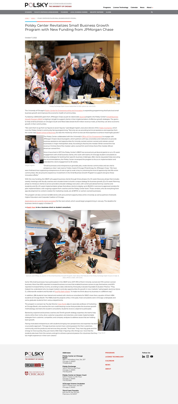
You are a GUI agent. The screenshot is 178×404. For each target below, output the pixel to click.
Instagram (147, 356)
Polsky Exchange (105, 128)
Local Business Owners (78, 12)
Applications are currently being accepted (40, 201)
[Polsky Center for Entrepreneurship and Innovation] (48, 5)
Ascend (82, 117)
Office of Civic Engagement (92, 136)
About (149, 7)
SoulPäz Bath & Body (62, 291)
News (142, 7)
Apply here (31, 207)
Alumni (108, 12)
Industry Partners (96, 12)
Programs (107, 7)
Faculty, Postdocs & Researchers (46, 12)
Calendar (134, 7)
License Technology (120, 7)
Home (27, 18)
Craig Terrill (62, 304)
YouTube (151, 356)
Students (28, 12)
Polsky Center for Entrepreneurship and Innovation (64, 110)
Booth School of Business (46, 133)
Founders (64, 12)
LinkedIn (143, 356)
